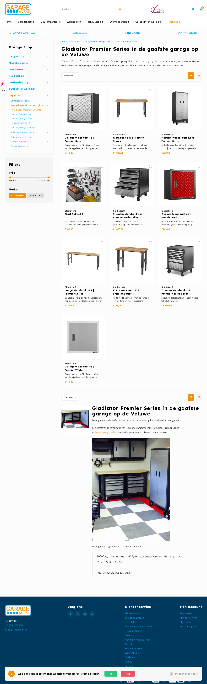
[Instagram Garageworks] (78, 614)
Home (8, 21)
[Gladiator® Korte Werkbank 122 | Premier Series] (131, 261)
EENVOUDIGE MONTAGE (24, 33)
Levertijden (130, 622)
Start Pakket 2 (74, 214)
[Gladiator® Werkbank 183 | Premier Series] (131, 108)
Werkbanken (74, 21)
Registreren (186, 613)
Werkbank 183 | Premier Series (128, 139)
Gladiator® (35, 195)
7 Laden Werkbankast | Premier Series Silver (176, 292)
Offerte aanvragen (134, 617)
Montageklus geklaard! (23, 127)
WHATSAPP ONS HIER (187, 33)
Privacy (128, 661)
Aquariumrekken (21, 123)
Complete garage (20, 100)
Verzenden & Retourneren (138, 626)
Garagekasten (26, 21)
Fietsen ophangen (21, 137)
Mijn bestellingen (188, 617)
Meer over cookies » (187, 673)
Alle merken (17, 195)
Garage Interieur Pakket (149, 21)
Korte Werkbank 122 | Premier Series (127, 292)
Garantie (129, 644)
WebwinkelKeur (133, 652)
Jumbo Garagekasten (23, 114)
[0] (200, 9)
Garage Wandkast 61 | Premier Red (176, 216)
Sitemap (129, 666)
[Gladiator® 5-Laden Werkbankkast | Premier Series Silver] (131, 184)
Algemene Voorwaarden (137, 639)
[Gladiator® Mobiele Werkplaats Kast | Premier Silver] (180, 108)
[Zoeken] (120, 9)
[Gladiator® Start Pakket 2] (83, 184)
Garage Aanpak (19, 146)
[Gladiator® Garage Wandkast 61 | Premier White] (83, 337)
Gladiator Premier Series (27, 109)
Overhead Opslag (119, 21)
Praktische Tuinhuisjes (23, 132)
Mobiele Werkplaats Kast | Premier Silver (178, 139)
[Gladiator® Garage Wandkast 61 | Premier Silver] (83, 108)
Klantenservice (132, 613)
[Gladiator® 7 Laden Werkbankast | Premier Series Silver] (180, 261)
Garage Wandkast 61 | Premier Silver (79, 139)
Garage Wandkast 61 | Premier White (79, 368)
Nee (127, 673)
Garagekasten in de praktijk (27, 105)
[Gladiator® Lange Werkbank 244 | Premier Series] (83, 261)
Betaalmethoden (133, 630)
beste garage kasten (105, 432)
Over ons (130, 635)
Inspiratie (174, 21)
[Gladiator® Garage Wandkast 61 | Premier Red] (180, 184)
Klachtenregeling (133, 648)
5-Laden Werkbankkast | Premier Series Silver (129, 216)
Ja (111, 673)
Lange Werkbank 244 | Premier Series (79, 292)
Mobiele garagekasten (23, 118)
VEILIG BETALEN (80, 33)
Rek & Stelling (95, 21)
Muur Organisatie (50, 21)
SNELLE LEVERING (132, 33)
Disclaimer (130, 657)
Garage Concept (19, 141)
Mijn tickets (185, 622)
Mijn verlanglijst (188, 626)
